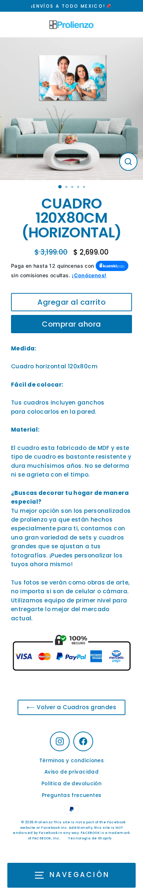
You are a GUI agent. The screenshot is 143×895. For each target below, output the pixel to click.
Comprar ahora (71, 324)
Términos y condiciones (71, 760)
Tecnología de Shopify (89, 838)
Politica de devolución (71, 783)
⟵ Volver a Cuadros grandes (71, 707)
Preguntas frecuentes (72, 795)
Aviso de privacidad (71, 771)
